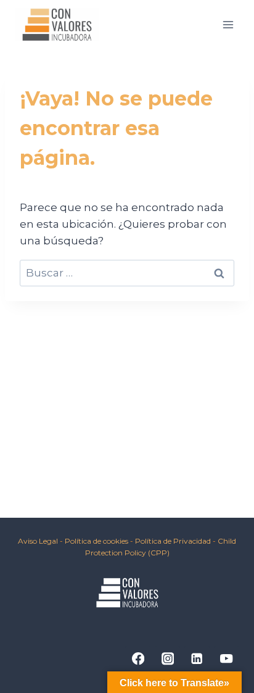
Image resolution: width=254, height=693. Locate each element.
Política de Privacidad (173, 541)
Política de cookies (97, 541)
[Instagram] (167, 658)
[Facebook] (137, 658)
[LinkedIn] (197, 658)
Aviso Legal (38, 541)
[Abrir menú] (227, 24)
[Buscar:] (127, 273)
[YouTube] (226, 658)
